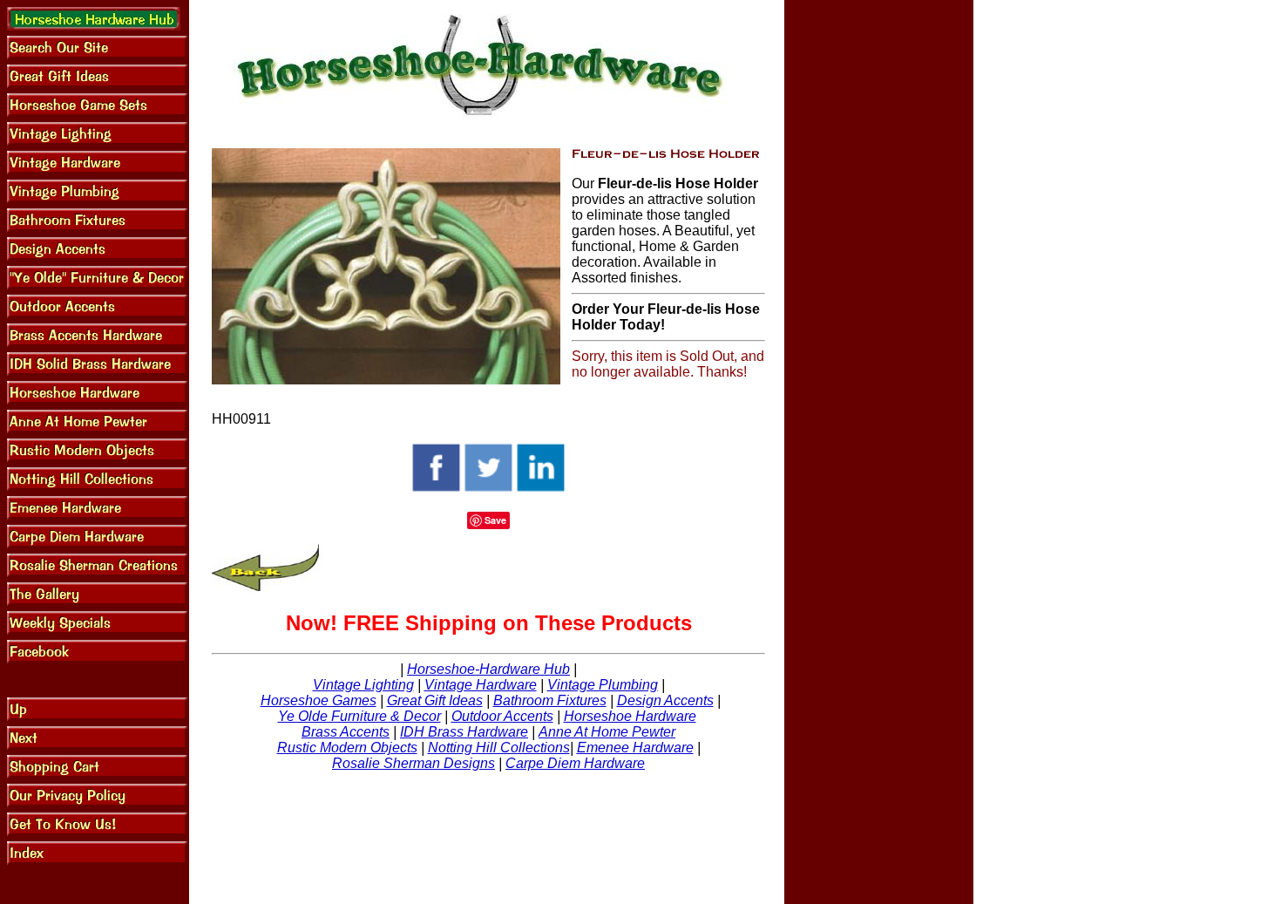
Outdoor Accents (502, 716)
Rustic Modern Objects (347, 747)
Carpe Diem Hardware (575, 763)
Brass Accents (346, 731)
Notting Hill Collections (499, 747)
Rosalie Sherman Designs (413, 763)
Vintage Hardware (480, 684)
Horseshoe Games (318, 700)
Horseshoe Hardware (630, 716)
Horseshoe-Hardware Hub (488, 669)
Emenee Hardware (635, 747)
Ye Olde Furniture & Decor (359, 716)
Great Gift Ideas (435, 700)
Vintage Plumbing (602, 684)
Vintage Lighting (363, 684)
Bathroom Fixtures (550, 700)
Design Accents (665, 700)
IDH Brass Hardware (464, 731)
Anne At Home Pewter (607, 731)
